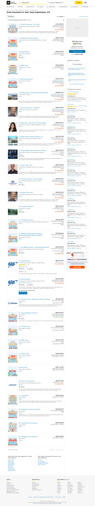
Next (63, 450)
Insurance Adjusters (30, 26)
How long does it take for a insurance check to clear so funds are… (76, 69)
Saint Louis (80, 492)
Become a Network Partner (13, 489)
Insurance (27, 10)
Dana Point (10, 467)
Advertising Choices (11, 488)
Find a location (60, 262)
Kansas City (70, 486)
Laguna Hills (11, 461)
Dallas (58, 491)
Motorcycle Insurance (47, 221)
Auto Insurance (22, 26)
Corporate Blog (10, 486)
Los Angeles (70, 489)
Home (8, 10)
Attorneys (28, 152)
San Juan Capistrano (18, 10)
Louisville (70, 491)
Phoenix (79, 491)
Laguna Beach (11, 464)
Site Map (34, 486)
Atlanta (58, 482)
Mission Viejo (11, 460)
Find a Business (35, 483)
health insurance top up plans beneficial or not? (77, 80)
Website (20, 27)
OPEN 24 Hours (27, 20)
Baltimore (59, 485)
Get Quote (23, 293)
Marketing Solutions (11, 491)
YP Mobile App (35, 485)
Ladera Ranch (11, 468)
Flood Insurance (40, 249)
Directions (25, 282)
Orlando (79, 488)
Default (61, 16)
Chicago (59, 489)
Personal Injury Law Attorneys (37, 152)
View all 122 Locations (59, 109)
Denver (58, 492)
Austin (58, 483)
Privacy (30, 497)
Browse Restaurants (36, 489)
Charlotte (59, 488)
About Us (9, 482)
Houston (69, 483)
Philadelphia (80, 489)
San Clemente (11, 462)
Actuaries (40, 460)
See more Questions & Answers (77, 84)
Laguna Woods (11, 469)
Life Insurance (34, 109)
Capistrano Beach (12, 470)
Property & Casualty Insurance (38, 262)
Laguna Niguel (11, 463)
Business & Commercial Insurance (33, 40)
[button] (85, 2)
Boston (58, 486)
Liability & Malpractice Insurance (38, 124)
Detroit (69, 482)
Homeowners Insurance (36, 138)
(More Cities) (67, 479)
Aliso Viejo (10, 465)
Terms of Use (58, 497)
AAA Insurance (70, 104)
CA (11, 10)
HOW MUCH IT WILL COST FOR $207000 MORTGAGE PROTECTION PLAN (76, 74)
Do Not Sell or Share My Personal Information (43, 497)
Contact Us (9, 483)
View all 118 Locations (59, 94)
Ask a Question (78, 64)
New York (80, 485)
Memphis (70, 492)
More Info (25, 266)
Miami (79, 482)
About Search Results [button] (83, 16)
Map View (12, 16)
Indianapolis (70, 485)
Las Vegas (70, 488)
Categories (34, 488)
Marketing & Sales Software (13, 492)
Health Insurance (41, 464)
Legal (64, 497)
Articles (33, 482)
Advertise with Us (10, 485)
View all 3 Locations (59, 80)
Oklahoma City (81, 486)
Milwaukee (80, 483)
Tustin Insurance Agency (73, 91)
